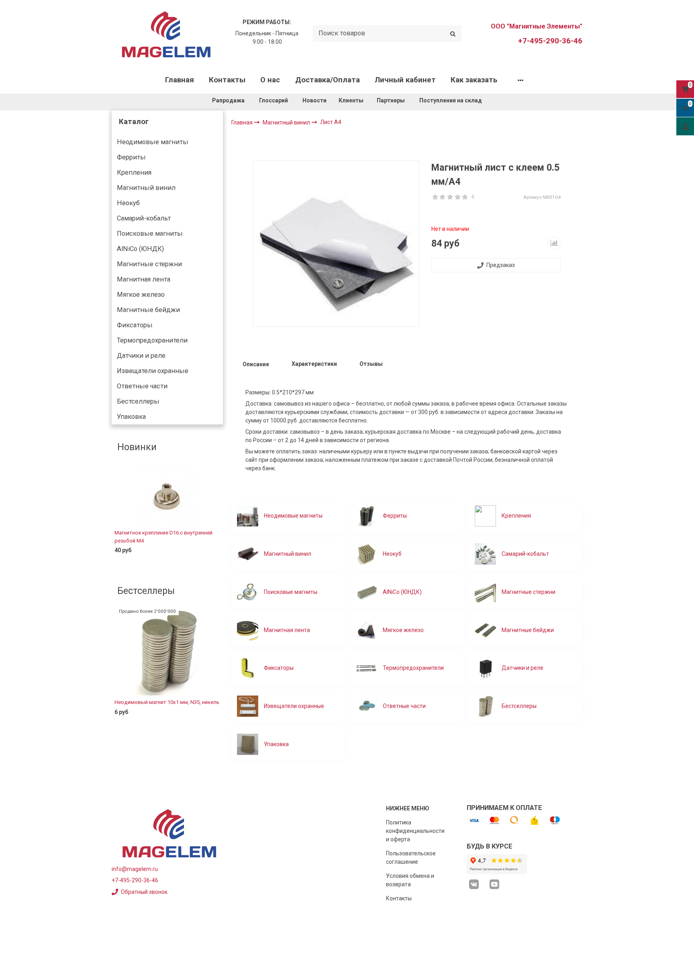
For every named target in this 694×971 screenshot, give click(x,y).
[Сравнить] (210, 563)
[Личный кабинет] (685, 126)
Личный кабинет (405, 79)
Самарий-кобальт (144, 218)
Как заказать (474, 79)
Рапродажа (228, 100)
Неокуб (128, 203)
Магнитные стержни (149, 264)
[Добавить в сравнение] (554, 243)
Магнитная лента (143, 279)
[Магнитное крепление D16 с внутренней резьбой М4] (167, 494)
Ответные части (142, 386)
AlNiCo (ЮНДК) (140, 249)
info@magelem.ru (135, 869)
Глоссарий (273, 100)
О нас (270, 79)
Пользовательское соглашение (411, 857)
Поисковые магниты (150, 233)
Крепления (134, 172)
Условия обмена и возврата (410, 880)
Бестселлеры (138, 401)
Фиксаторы (135, 325)
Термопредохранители (152, 340)
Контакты (227, 79)
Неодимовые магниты (152, 142)
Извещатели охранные (152, 371)
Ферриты (131, 157)
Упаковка (131, 416)
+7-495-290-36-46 (550, 41)
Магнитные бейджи (148, 310)
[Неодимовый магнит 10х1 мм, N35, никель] (167, 651)
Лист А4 (330, 122)
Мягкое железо (141, 294)
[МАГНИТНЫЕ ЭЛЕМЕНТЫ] (166, 33)
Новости (314, 100)
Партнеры (391, 100)
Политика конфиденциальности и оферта (415, 830)
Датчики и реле (141, 355)
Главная (179, 79)
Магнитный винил (146, 188)
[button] (117, 515)
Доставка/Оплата (327, 79)
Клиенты (352, 100)
